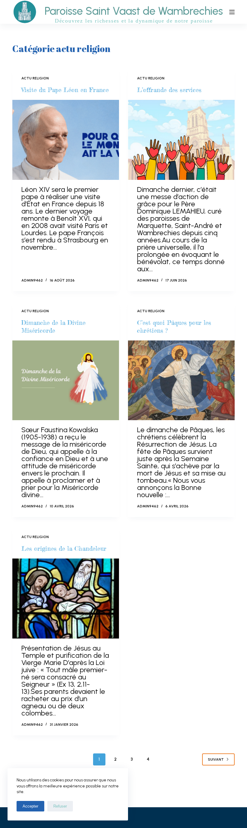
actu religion (35, 78)
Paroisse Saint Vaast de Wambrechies (134, 11)
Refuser (60, 806)
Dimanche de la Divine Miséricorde (53, 326)
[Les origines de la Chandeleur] (65, 599)
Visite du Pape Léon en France (65, 90)
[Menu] (232, 12)
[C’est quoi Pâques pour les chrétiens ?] (181, 380)
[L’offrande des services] (181, 140)
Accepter (30, 806)
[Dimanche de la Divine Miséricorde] (65, 380)
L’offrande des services (169, 90)
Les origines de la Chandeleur (63, 548)
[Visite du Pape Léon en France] (65, 140)
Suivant (216, 759)
